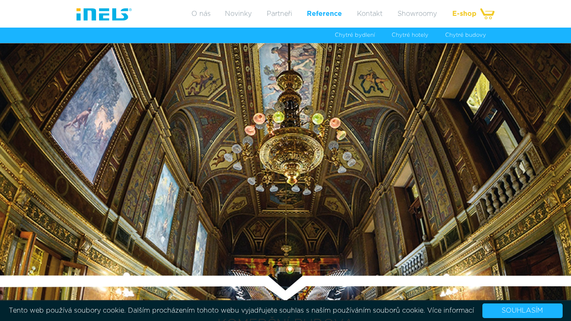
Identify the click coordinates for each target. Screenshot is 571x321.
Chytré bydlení (355, 35)
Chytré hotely (410, 35)
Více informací (450, 310)
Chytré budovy (465, 35)
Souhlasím (522, 310)
